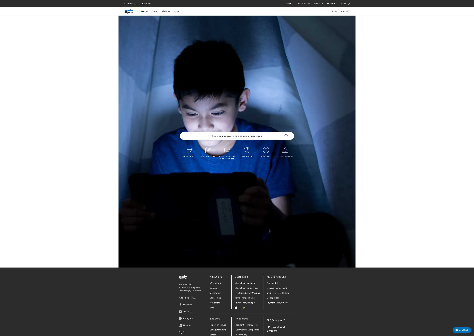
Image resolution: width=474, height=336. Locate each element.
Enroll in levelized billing (278, 293)
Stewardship (215, 298)
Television (166, 11)
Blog (334, 11)
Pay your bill (272, 283)
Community (215, 293)
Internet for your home (245, 283)
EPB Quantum (276, 320)
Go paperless (273, 298)
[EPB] (128, 11)
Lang (344, 3)
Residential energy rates (247, 325)
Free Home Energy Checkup (247, 293)
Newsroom (215, 302)
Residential (130, 4)
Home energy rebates (245, 298)
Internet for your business (246, 288)
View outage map (218, 329)
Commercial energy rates (247, 329)
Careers (213, 288)
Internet (144, 11)
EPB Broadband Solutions (276, 328)
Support (345, 11)
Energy (155, 11)
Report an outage (218, 325)
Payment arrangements (277, 302)
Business (146, 4)
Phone (176, 11)
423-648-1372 (187, 297)
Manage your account (277, 288)
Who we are (215, 283)
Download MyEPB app (245, 302)
